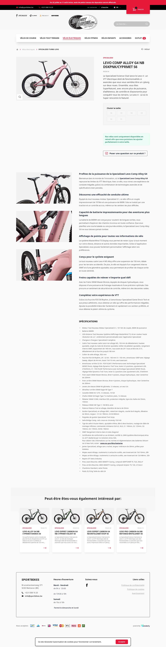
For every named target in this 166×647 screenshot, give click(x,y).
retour (147, 49)
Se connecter (92, 7)
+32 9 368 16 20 (47, 7)
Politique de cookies (135, 589)
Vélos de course (28, 38)
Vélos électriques (72, 38)
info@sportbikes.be (26, 7)
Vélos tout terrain (49, 38)
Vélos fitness (91, 38)
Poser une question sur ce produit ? (127, 153)
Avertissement (138, 593)
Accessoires (125, 38)
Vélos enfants (108, 38)
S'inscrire (104, 7)
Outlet (140, 38)
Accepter (121, 642)
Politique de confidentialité (132, 585)
